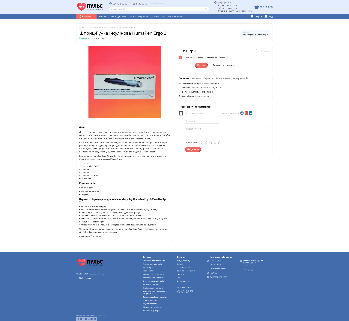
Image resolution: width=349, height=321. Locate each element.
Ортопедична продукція (153, 281)
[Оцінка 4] (215, 142)
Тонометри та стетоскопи (154, 260)
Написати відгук (97, 38)
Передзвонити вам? (158, 4)
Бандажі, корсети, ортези (153, 274)
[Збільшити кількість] (189, 65)
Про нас (103, 16)
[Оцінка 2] (207, 142)
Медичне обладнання (152, 307)
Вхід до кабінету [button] (183, 260)
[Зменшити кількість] (181, 65)
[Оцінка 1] (202, 142)
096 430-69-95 (120, 4)
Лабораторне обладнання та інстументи (155, 292)
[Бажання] (252, 16)
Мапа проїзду (248, 270)
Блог (164, 16)
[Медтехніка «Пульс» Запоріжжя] (90, 262)
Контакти (155, 16)
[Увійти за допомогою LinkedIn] (250, 113)
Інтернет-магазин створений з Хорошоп (91, 315)
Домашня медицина (151, 284)
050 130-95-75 (140, 4)
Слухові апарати (150, 303)
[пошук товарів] (206, 9)
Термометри (148, 271)
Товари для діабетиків (152, 264)
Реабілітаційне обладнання (154, 288)
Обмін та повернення (138, 16)
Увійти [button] (186, 57)
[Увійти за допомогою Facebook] (242, 113)
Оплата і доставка (117, 16)
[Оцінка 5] (220, 142)
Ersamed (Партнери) (151, 310)
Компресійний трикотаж (153, 277)
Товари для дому (150, 300)
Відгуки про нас (175, 16)
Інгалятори (148, 267)
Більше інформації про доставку (194, 96)
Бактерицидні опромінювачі (155, 297)
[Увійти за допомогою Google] (246, 113)
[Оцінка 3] (211, 142)
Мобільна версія (85, 278)
